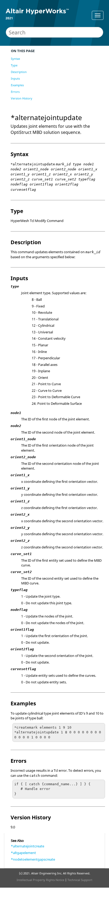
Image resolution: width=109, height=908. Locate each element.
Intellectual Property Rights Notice (40, 880)
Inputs (15, 78)
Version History (21, 98)
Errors (15, 92)
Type (14, 65)
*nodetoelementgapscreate (33, 859)
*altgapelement (23, 852)
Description (19, 72)
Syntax (15, 59)
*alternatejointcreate (27, 846)
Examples (17, 85)
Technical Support (79, 880)
